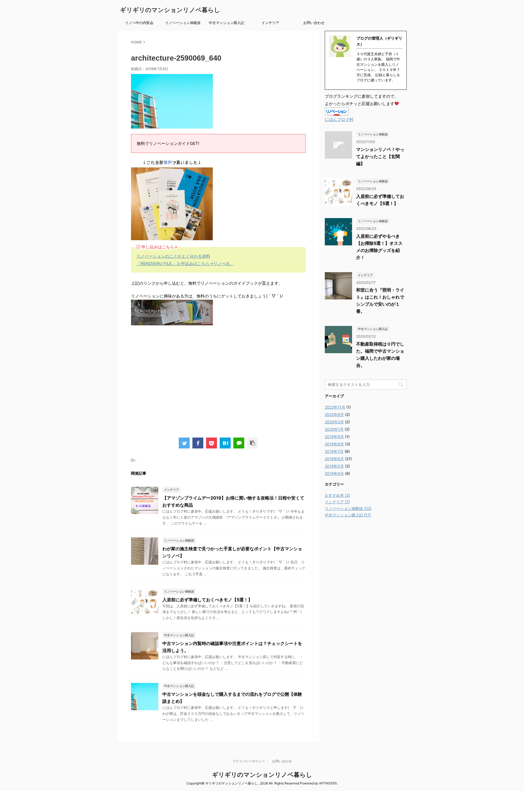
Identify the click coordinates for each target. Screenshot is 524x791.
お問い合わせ (313, 22)
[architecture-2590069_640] (225, 443)
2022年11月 (335, 407)
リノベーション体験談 (183, 22)
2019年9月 (334, 436)
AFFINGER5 (328, 783)
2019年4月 (334, 473)
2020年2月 (334, 422)
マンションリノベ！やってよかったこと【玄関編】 (380, 156)
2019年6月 (334, 458)
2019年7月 (334, 451)
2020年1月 (334, 429)
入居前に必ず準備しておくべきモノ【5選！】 (207, 599)
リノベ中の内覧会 (139, 22)
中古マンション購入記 (226, 22)
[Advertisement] (218, 384)
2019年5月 (334, 466)
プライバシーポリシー (248, 761)
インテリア (270, 22)
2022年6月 (334, 414)
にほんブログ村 (339, 119)
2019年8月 (334, 444)
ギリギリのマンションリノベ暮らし (170, 9)
